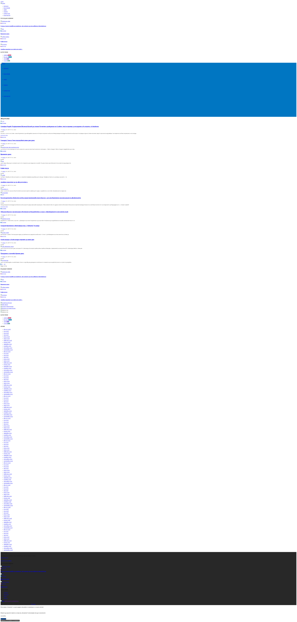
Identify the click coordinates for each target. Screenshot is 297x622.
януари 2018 (7, 520)
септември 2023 (8, 394)
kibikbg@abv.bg (4, 557)
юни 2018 (6, 511)
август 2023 (7, 396)
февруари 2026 (8, 340)
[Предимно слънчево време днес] (4, 260)
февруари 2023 (8, 407)
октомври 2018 (8, 503)
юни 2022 (6, 422)
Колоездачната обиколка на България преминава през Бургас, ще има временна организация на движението (41, 198)
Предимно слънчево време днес (12, 253)
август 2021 (7, 440)
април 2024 (7, 381)
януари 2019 (7, 498)
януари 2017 (7, 542)
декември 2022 (8, 411)
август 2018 (7, 507)
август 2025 (7, 351)
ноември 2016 (7, 546)
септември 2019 (8, 483)
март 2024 (7, 383)
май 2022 (6, 424)
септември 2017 (8, 527)
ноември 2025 (7, 346)
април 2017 (6, 537)
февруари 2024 (8, 385)
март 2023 (7, 405)
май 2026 (6, 335)
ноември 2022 (7, 412)
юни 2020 (6, 466)
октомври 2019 (8, 481)
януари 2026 (7, 342)
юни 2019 (6, 488)
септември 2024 (8, 372)
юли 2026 (6, 331)
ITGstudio (33, 604)
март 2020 (7, 472)
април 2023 (7, 403)
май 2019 (6, 490)
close (2, 1)
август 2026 (7, 329)
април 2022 (7, 425)
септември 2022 (8, 416)
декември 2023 (8, 388)
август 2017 (7, 529)
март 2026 (7, 338)
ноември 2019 (7, 479)
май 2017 (6, 535)
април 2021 (6, 448)
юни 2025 (6, 355)
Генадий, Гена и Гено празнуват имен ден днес (18, 140)
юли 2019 (6, 487)
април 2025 (7, 359)
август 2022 (7, 418)
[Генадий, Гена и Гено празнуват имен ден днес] (10, 147)
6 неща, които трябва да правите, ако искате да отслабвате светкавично (23, 26)
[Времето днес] (2, 29)
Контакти (7, 15)
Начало (6, 6)
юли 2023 (6, 398)
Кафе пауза (4, 41)
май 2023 (6, 401)
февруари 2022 (8, 429)
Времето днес (5, 33)
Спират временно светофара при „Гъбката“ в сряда (20, 225)
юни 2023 (6, 399)
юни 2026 (6, 333)
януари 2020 (7, 475)
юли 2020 (6, 464)
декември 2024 (8, 366)
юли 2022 (6, 420)
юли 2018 (6, 509)
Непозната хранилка (12, 601)
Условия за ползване (6, 560)
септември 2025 (8, 349)
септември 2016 (8, 550)
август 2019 (7, 485)
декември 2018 (8, 500)
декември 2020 (8, 455)
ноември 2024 (7, 368)
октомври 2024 (8, 370)
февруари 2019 (8, 496)
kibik (3, 129)
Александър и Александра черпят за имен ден (17, 239)
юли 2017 (6, 531)
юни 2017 (6, 533)
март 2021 (6, 450)
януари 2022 (7, 431)
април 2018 (7, 514)
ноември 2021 (7, 435)
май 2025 (6, 357)
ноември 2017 (7, 524)
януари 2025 (7, 364)
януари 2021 (7, 453)
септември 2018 (8, 505)
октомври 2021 (8, 437)
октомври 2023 (8, 392)
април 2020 (7, 470)
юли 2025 (6, 353)
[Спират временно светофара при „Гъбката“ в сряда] (5, 232)
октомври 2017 (8, 526)
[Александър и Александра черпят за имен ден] (7, 246)
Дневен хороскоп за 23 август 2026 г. (11, 49)
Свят (5, 9)
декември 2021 (8, 433)
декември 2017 (8, 522)
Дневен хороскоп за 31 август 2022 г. (14, 182)
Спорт (6, 11)
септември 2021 (8, 438)
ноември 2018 (7, 501)
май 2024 (6, 379)
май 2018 (6, 513)
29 (4, 264)
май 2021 (6, 446)
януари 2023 (7, 409)
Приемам (3, 618)
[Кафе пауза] (5, 36)
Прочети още (4, 135)
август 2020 (7, 462)
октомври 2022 (8, 414)
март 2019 (6, 494)
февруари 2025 (8, 362)
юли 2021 (6, 442)
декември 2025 (8, 344)
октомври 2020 (8, 459)
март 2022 (7, 427)
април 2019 (6, 492)
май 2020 (6, 468)
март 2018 (7, 516)
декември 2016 (8, 544)
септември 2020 (8, 461)
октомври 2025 (8, 348)
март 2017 (6, 538)
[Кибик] (3, 3)
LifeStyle (7, 13)
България (7, 8)
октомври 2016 (8, 548)
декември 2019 (8, 477)
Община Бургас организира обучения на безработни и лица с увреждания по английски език (34, 212)
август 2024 (7, 373)
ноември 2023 (7, 390)
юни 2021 (6, 444)
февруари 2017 (8, 540)
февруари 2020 (8, 474)
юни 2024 (6, 377)
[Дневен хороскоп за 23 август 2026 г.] (4, 44)
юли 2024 (6, 375)
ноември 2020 (7, 457)
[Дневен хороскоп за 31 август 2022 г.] (4, 189)
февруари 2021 (8, 451)
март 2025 (7, 361)
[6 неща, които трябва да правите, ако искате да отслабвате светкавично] (5, 21)
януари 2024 (7, 386)
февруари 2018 (8, 518)
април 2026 (7, 336)
